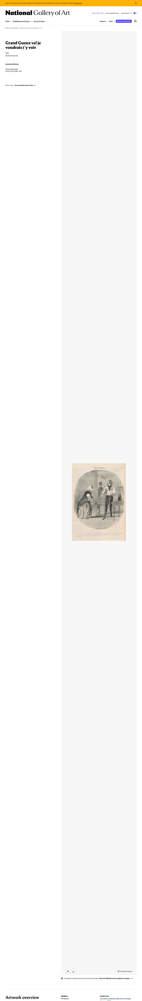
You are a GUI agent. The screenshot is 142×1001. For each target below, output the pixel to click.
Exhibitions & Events (21, 21)
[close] (136, 3)
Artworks (14, 28)
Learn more (78, 3)
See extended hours (112, 13)
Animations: (126, 13)
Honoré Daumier (11, 69)
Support (103, 21)
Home (7, 28)
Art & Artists (39, 21)
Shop (111, 21)
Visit (7, 21)
